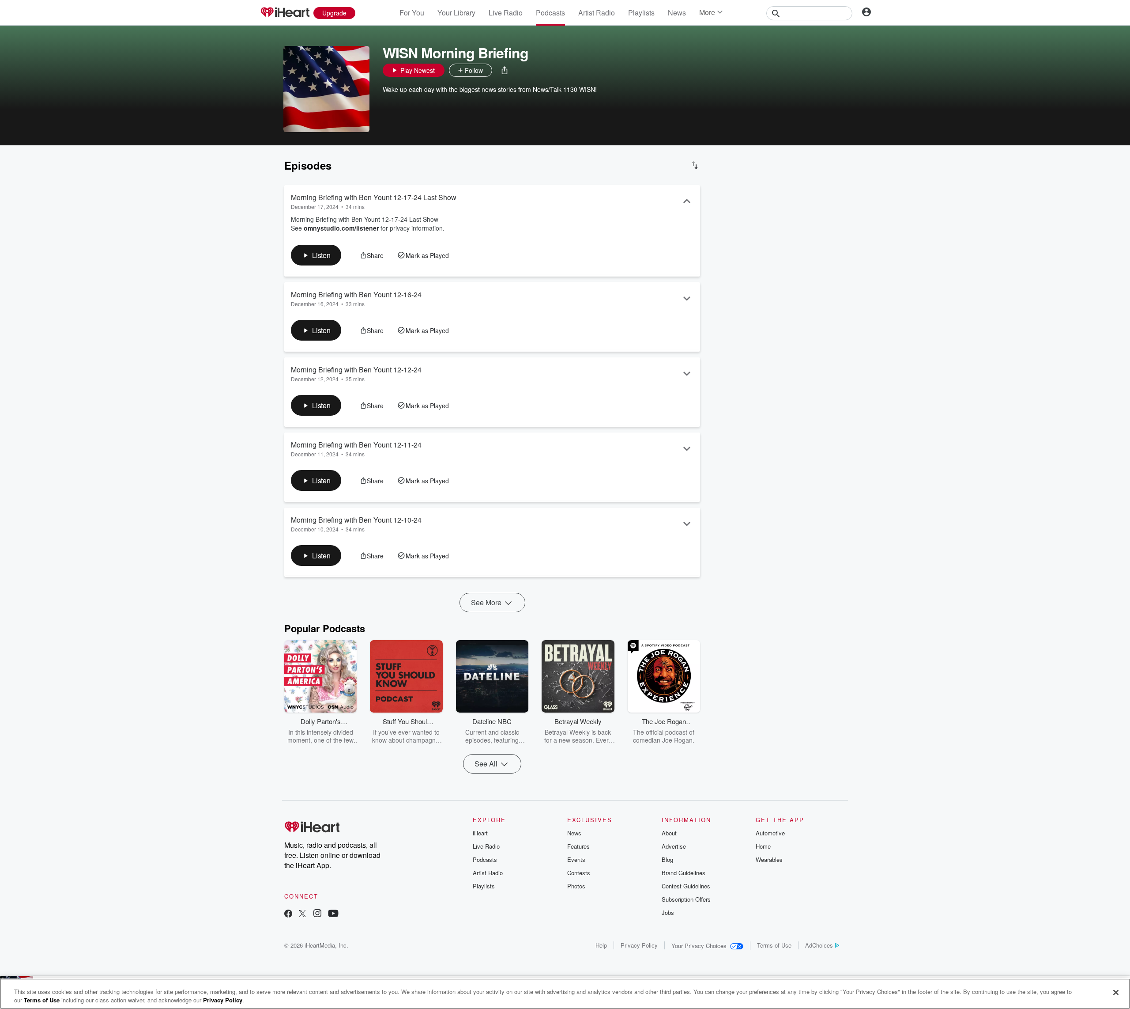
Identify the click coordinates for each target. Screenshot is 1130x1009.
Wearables (769, 859)
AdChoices (819, 945)
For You (411, 13)
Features (578, 846)
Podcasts (550, 13)
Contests (578, 873)
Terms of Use (774, 945)
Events (576, 859)
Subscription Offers (686, 899)
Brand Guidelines (683, 873)
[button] (504, 70)
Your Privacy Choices (699, 945)
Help (601, 945)
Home (763, 846)
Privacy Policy (639, 945)
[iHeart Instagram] (317, 914)
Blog (667, 859)
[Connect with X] (302, 914)
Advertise (674, 846)
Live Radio (506, 13)
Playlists (641, 13)
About (669, 833)
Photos (576, 886)
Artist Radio (596, 13)
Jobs (668, 912)
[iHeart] (284, 13)
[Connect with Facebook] (288, 914)
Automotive (770, 833)
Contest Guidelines (686, 886)
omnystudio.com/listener (341, 228)
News (677, 13)
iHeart (480, 833)
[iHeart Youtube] (333, 914)
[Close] (1116, 992)
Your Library (456, 13)
